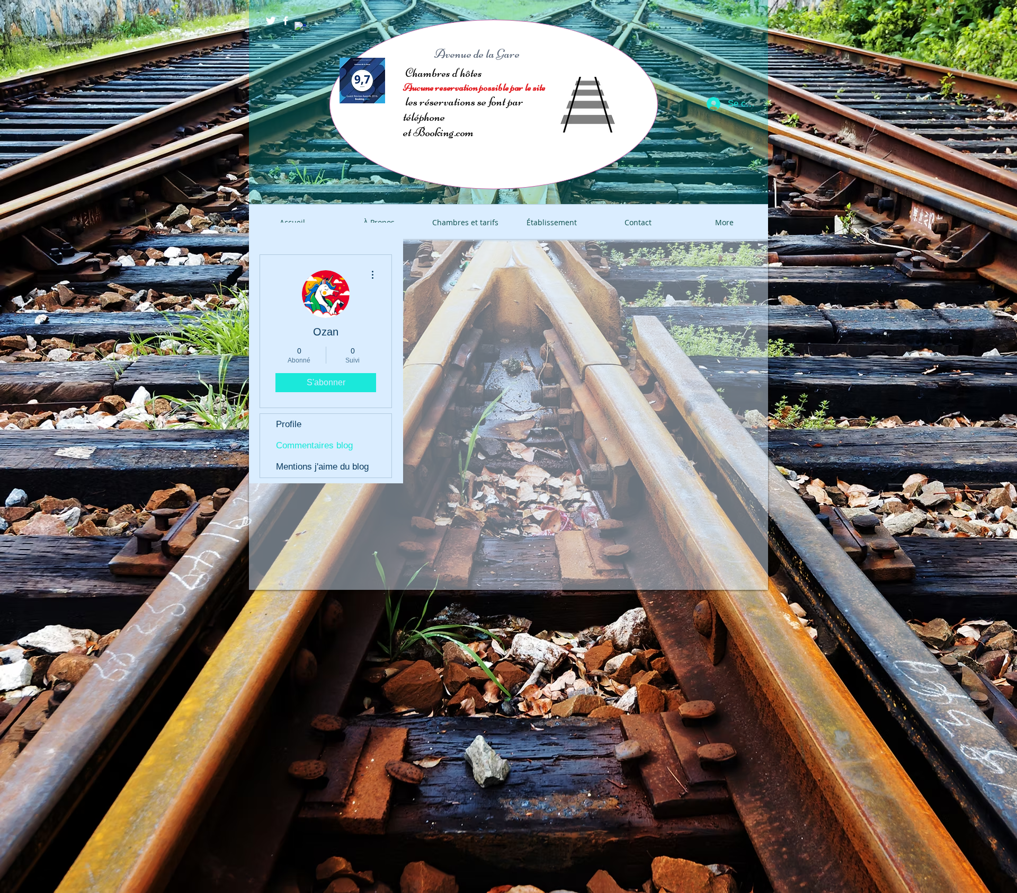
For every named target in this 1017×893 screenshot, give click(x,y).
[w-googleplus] (300, 27)
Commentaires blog (314, 445)
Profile (288, 424)
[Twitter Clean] (270, 20)
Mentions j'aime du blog (322, 467)
